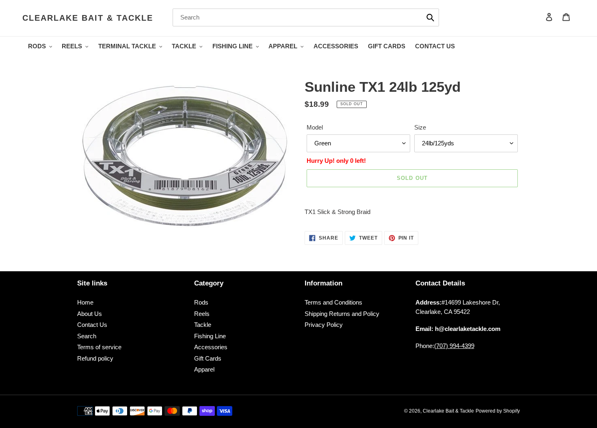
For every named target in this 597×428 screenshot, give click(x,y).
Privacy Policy (324, 324)
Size (420, 127)
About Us (89, 313)
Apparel (204, 369)
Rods (201, 302)
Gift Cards (207, 358)
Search (86, 336)
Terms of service (99, 347)
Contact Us (92, 324)
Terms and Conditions (333, 302)
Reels (202, 313)
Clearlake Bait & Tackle (87, 17)
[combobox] (306, 17)
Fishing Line (210, 336)
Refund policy (95, 358)
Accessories (210, 347)
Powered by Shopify (498, 411)
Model (315, 127)
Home (85, 302)
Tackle (202, 324)
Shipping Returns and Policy (342, 313)
